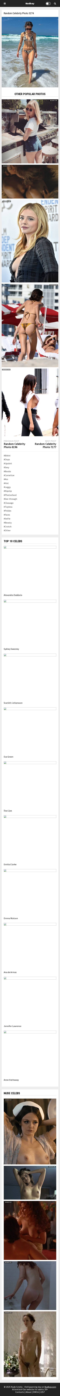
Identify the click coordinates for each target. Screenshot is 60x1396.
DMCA (36, 1392)
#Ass (6, 479)
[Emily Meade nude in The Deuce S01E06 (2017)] (30, 1131)
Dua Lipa (8, 810)
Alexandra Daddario (13, 595)
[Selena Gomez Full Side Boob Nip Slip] (30, 402)
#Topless (8, 506)
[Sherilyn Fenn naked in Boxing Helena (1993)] (30, 1230)
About (29, 1392)
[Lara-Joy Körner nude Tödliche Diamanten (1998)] (30, 1344)
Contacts (19, 1392)
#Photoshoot (10, 495)
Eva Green (8, 756)
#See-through (10, 498)
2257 (42, 1392)
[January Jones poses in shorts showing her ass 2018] (30, 131)
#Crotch (7, 526)
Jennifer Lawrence (12, 1026)
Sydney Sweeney (11, 649)
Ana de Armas (10, 972)
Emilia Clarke (10, 864)
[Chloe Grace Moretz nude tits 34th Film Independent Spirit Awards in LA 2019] (30, 240)
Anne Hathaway (11, 1079)
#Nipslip (8, 491)
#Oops (7, 459)
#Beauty (8, 522)
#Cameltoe (9, 475)
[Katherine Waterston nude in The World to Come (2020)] (30, 181)
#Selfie (7, 518)
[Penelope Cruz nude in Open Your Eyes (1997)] (30, 1182)
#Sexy (6, 467)
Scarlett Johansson (13, 702)
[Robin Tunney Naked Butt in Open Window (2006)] (30, 1285)
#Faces (7, 514)
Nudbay (30, 3)
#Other (7, 530)
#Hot (6, 483)
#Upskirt (8, 463)
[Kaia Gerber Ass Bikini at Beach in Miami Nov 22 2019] (30, 325)
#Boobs (7, 471)
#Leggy (7, 487)
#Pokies (7, 510)
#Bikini (7, 455)
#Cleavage (9, 502)
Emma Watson (11, 918)
